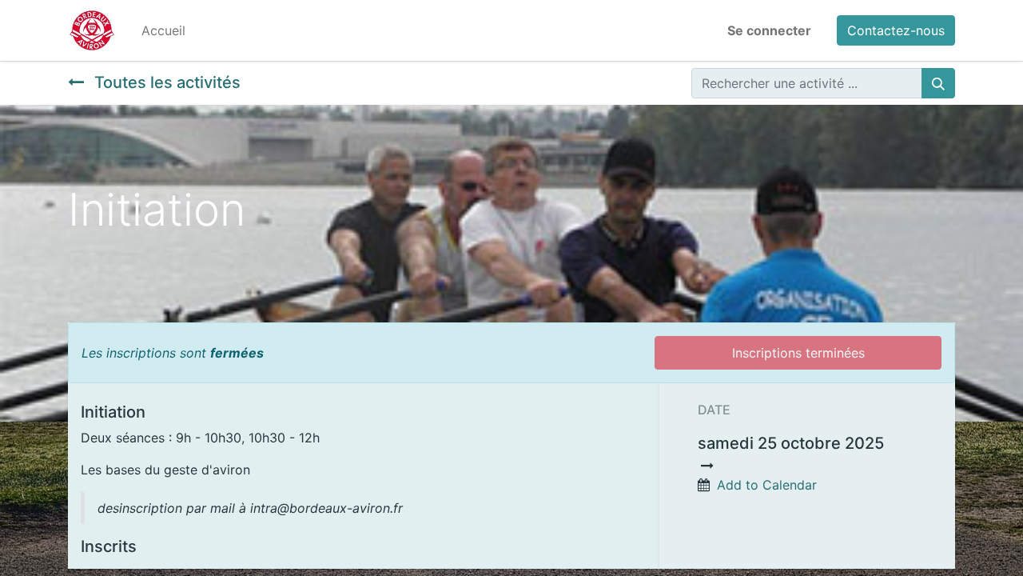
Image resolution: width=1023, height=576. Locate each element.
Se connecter (769, 30)
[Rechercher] (938, 83)
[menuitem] (163, 30)
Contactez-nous (896, 30)
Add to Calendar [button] (767, 485)
